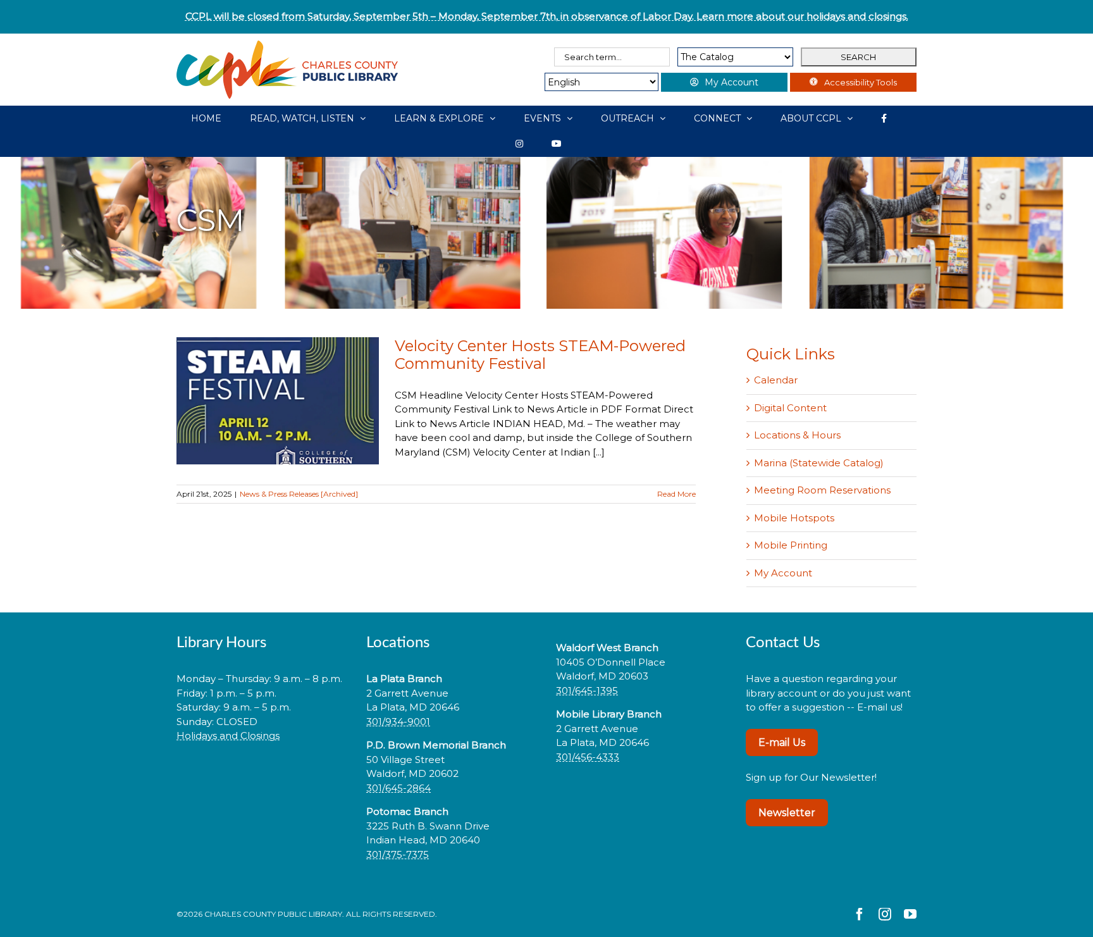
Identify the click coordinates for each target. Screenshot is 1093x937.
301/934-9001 (398, 722)
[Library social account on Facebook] (884, 118)
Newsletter (786, 813)
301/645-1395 (587, 691)
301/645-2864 (398, 788)
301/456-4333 (587, 757)
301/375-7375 (397, 854)
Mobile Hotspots (794, 518)
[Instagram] (519, 143)
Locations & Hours (797, 435)
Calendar (776, 380)
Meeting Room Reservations (822, 490)
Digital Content (790, 408)
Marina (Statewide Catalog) (819, 463)
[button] (261, 776)
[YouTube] (556, 143)
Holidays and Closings (228, 735)
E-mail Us (781, 742)
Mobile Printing (790, 545)
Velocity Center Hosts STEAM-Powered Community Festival (540, 355)
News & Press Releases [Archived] (299, 494)
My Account (783, 573)
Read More (676, 494)
